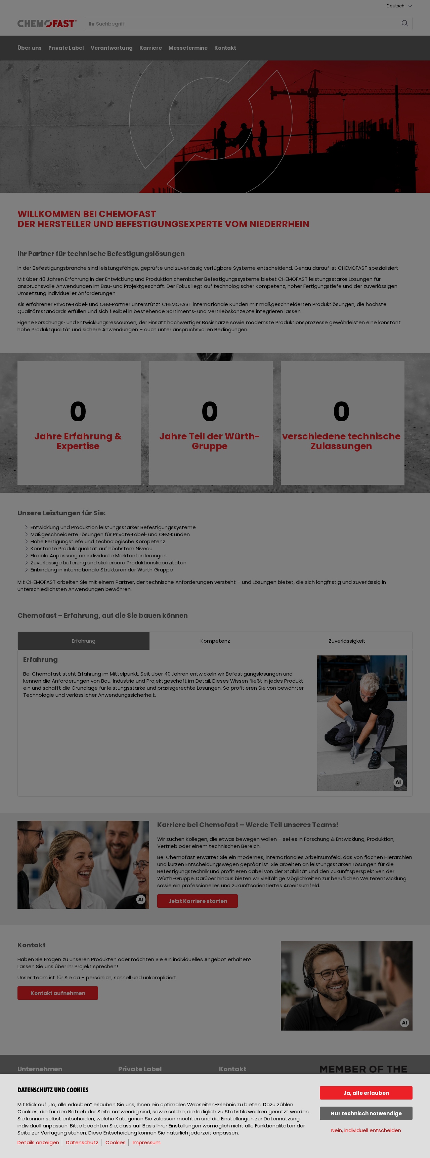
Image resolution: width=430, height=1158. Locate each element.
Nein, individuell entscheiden (366, 1130)
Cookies (115, 1142)
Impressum (147, 1142)
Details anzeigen (38, 1142)
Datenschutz (82, 1142)
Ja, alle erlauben (366, 1093)
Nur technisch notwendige (366, 1113)
